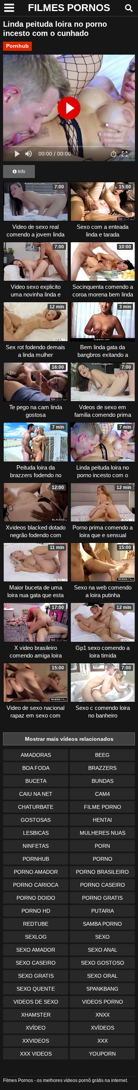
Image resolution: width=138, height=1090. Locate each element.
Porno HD (35, 911)
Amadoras (36, 755)
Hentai (102, 820)
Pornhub (17, 46)
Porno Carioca (35, 885)
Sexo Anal (102, 950)
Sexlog (36, 937)
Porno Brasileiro (102, 872)
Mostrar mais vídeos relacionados (69, 739)
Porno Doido (35, 898)
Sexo (102, 937)
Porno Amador (36, 872)
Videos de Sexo (35, 1002)
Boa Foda (35, 768)
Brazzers (102, 768)
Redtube (35, 924)
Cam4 (102, 794)
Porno (102, 859)
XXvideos (35, 1041)
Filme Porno (102, 807)
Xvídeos (102, 1028)
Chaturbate (35, 807)
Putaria (102, 911)
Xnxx (102, 1015)
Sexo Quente (35, 989)
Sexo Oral (102, 976)
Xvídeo (36, 1028)
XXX (102, 1041)
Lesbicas (36, 833)
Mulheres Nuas (102, 833)
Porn (102, 846)
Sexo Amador (35, 950)
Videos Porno (102, 1002)
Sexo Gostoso (102, 963)
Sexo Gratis (36, 976)
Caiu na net (36, 794)
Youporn (102, 1054)
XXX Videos (36, 1054)
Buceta (35, 781)
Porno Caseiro (102, 885)
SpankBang (102, 989)
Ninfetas (36, 846)
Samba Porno (102, 924)
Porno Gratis (102, 898)
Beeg (102, 755)
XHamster (36, 1015)
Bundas (102, 781)
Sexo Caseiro (36, 963)
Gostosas (36, 820)
